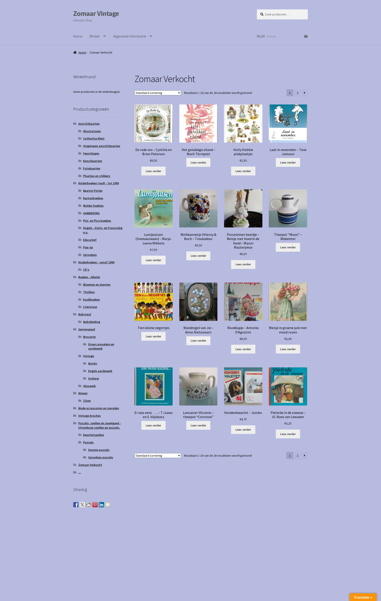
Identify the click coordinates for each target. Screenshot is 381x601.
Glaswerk (89, 386)
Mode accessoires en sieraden (98, 408)
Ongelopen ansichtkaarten (101, 146)
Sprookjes (90, 255)
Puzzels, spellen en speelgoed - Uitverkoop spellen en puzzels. (99, 425)
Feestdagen (91, 153)
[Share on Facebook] (75, 504)
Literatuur (90, 307)
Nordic (92, 363)
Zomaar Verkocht (90, 465)
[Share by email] (107, 504)
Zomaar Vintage (96, 13)
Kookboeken (91, 299)
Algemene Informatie (129, 36)
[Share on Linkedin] (101, 504)
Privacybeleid (83, 553)
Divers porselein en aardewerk (101, 346)
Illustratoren (92, 131)
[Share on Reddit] (88, 504)
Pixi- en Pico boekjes (97, 221)
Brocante (89, 337)
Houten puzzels (99, 450)
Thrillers (89, 292)
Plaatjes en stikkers (96, 176)
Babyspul (84, 314)
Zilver (87, 401)
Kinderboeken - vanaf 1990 (96, 262)
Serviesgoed (86, 329)
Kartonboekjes (93, 198)
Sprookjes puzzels (100, 457)
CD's (86, 270)
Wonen (83, 393)
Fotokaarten (91, 168)
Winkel (95, 36)
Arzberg (93, 378)
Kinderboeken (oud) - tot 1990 (98, 183)
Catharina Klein (94, 138)
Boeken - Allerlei (89, 277)
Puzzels (88, 442)
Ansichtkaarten (89, 124)
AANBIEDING (91, 213)
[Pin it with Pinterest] (95, 504)
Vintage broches (89, 416)
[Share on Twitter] (82, 504)
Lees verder (153, 171)
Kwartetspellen (93, 435)
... (79, 472)
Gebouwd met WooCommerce (118, 553)
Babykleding (91, 322)
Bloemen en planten (96, 285)
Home (77, 36)
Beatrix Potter (93, 191)
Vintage (88, 356)
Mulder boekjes (93, 206)
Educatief (90, 240)
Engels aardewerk (100, 371)
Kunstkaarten (92, 161)
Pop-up (88, 247)
